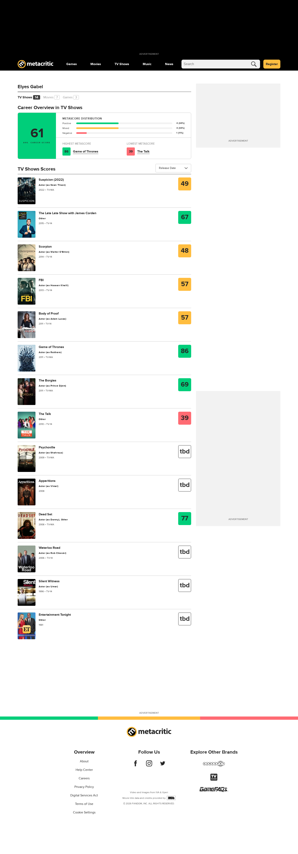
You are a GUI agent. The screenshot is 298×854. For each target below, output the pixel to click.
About (84, 761)
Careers (84, 778)
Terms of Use (84, 804)
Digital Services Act (84, 795)
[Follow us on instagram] (149, 765)
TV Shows (122, 64)
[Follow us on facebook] (135, 765)
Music (147, 64)
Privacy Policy (84, 787)
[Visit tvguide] (214, 780)
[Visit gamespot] (214, 766)
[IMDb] (171, 798)
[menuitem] (71, 64)
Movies (95, 64)
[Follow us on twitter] (162, 765)
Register (272, 64)
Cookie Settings (84, 812)
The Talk (143, 151)
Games (71, 64)
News (169, 64)
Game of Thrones (85, 151)
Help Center (84, 770)
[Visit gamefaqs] (214, 791)
